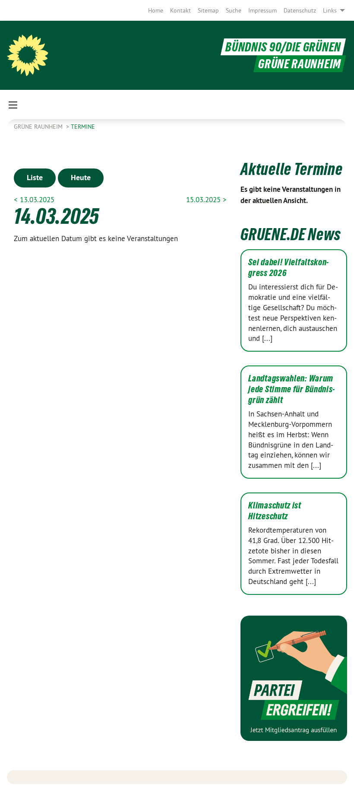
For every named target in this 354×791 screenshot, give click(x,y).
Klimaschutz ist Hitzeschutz (274, 510)
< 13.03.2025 (34, 199)
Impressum (262, 10)
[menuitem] (155, 10)
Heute (81, 177)
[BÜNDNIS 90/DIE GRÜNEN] (27, 55)
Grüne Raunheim (39, 126)
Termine (83, 126)
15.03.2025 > (206, 199)
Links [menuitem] (330, 10)
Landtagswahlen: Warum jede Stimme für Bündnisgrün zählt (291, 389)
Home (155, 10)
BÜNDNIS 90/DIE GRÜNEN (283, 47)
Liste (35, 177)
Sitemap (208, 10)
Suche (233, 10)
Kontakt (180, 10)
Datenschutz (300, 10)
